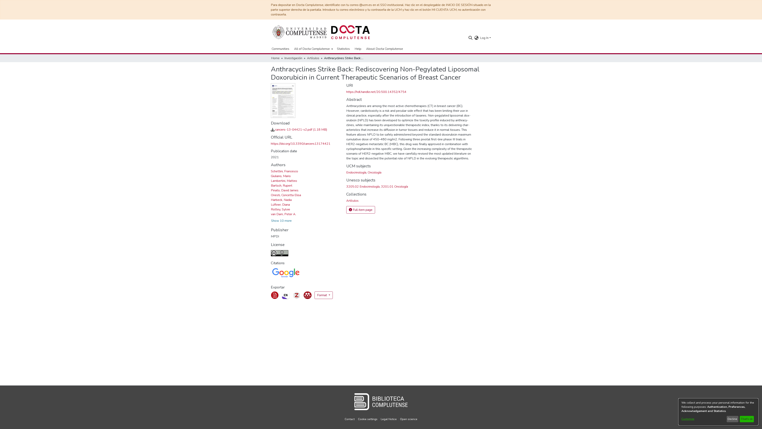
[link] (299, 129)
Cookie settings (367, 419)
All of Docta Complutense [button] (312, 49)
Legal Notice (389, 419)
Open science (408, 419)
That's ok (747, 419)
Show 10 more (281, 221)
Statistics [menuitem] (343, 49)
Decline (732, 419)
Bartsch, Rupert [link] (281, 185)
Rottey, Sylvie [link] (280, 209)
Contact (350, 419)
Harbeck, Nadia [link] (281, 200)
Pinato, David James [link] (284, 190)
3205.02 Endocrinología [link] (363, 186)
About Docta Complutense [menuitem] (384, 49)
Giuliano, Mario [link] (281, 176)
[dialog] (718, 412)
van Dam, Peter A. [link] (283, 214)
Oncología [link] (374, 172)
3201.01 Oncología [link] (394, 186)
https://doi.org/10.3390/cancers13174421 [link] (300, 144)
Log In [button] (484, 38)
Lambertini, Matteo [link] (284, 181)
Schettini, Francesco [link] (284, 171)
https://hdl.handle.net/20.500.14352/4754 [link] (376, 92)
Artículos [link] (313, 58)
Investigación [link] (293, 58)
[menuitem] (313, 48)
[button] (470, 38)
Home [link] (275, 58)
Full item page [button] (362, 210)
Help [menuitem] (358, 49)
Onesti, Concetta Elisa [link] (286, 195)
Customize (687, 419)
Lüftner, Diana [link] (280, 204)
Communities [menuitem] (280, 49)
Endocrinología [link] (356, 172)
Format (322, 295)
